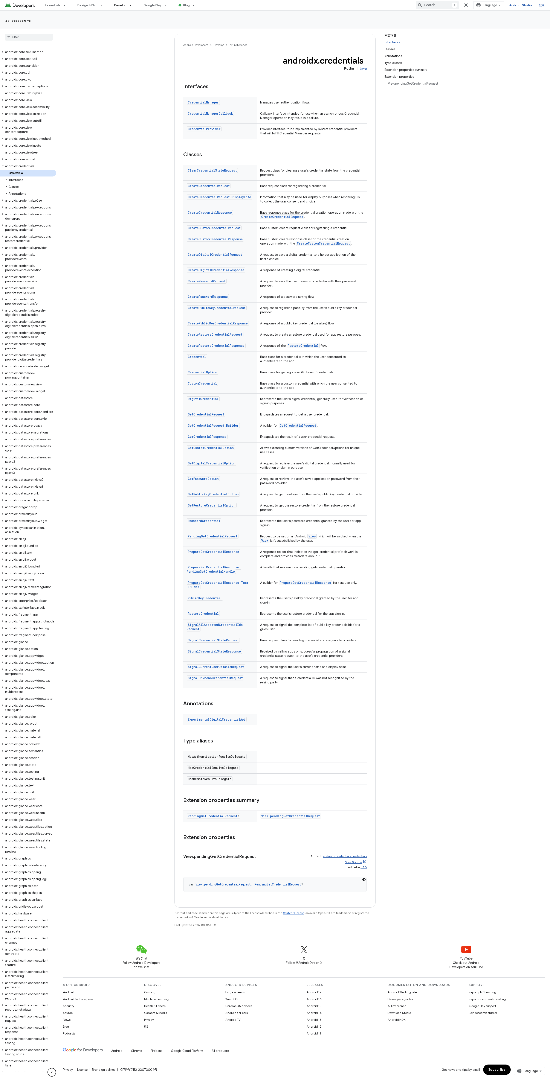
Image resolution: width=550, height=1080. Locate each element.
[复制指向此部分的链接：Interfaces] (212, 87)
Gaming (150, 992)
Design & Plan (87, 5)
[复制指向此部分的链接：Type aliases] (217, 741)
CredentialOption (202, 372)
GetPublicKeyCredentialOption (213, 494)
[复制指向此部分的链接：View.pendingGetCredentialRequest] (260, 856)
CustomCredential (202, 383)
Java (363, 68)
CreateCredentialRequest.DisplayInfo (219, 197)
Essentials (53, 5)
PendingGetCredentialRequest (212, 536)
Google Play (153, 5)
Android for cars (236, 1013)
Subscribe (497, 1070)
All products (220, 1051)
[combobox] (437, 5)
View (312, 536)
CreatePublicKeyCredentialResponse (218, 323)
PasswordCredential (204, 521)
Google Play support (482, 1006)
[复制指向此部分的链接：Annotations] (217, 704)
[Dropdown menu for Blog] (195, 5)
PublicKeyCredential (205, 598)
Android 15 (314, 1006)
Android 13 (314, 1020)
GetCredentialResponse (207, 437)
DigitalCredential (203, 399)
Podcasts (69, 1033)
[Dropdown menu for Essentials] (66, 5)
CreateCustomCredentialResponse (215, 239)
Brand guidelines (103, 1069)
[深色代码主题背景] (364, 879)
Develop (120, 5)
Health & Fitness (154, 1006)
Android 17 (314, 992)
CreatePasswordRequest (207, 281)
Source (68, 1013)
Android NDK (396, 1020)
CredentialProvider (204, 129)
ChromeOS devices (238, 1006)
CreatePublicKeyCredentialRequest (217, 308)
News (66, 1020)
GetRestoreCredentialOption (211, 505)
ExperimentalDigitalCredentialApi (217, 719)
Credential (197, 357)
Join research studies (483, 1013)
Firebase (156, 1051)
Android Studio (520, 5)
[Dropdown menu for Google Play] (167, 5)
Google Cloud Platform (187, 1051)
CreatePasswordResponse (208, 297)
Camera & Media (155, 1013)
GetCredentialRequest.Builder (213, 425)
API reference (18, 21)
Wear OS (231, 999)
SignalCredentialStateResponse (214, 651)
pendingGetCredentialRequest (295, 816)
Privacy (149, 1020)
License (82, 1069)
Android (68, 992)
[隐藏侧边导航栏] (51, 1072)
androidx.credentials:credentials (345, 856)
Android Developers (195, 45)
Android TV (233, 1020)
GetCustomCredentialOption (211, 448)
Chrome (136, 1051)
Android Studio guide (402, 992)
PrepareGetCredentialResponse (213, 552)
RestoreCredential (303, 346)
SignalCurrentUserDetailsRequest (216, 667)
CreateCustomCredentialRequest (214, 228)
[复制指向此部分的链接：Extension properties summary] (263, 800)
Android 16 (314, 999)
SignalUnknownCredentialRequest (215, 678)
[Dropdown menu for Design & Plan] (103, 5)
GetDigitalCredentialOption (211, 463)
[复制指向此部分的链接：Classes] (206, 155)
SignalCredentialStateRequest (213, 640)
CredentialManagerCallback (210, 113)
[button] (28, 52)
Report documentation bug (487, 999)
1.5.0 (364, 867)
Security (68, 1006)
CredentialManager (203, 102)
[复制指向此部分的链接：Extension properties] (239, 837)
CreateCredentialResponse (210, 212)
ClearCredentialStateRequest (212, 170)
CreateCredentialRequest (209, 186)
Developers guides (400, 999)
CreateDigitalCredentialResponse (216, 270)
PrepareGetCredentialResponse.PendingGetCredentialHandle (214, 569)
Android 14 (314, 1013)
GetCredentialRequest (206, 414)
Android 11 (314, 1033)
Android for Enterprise (78, 999)
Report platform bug (482, 992)
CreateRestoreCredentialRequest (215, 334)
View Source (353, 862)
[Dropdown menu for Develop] (132, 5)
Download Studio (399, 1013)
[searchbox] (29, 37)
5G (146, 1026)
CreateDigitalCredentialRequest (215, 255)
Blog (186, 5)
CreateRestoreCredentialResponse (216, 346)
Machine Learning (156, 999)
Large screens (234, 992)
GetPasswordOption (203, 479)
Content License (293, 913)
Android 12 (314, 1026)
